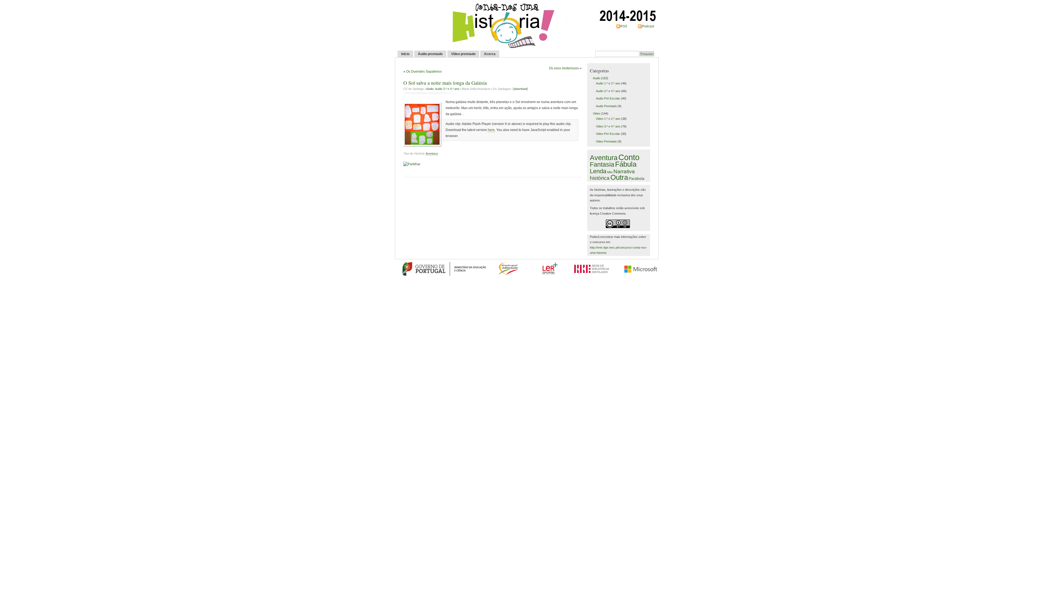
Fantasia (602, 164)
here (491, 130)
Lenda (598, 171)
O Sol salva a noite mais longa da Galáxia (445, 82)
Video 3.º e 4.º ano (608, 126)
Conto (628, 157)
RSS (623, 26)
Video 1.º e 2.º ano (608, 118)
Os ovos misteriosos (564, 68)
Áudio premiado (430, 54)
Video (596, 113)
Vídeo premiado (463, 54)
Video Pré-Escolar (608, 133)
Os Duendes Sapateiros (424, 71)
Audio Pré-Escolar (608, 98)
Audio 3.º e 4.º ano (447, 88)
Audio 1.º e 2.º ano (608, 83)
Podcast (648, 26)
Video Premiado (606, 141)
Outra (619, 177)
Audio (430, 88)
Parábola (636, 178)
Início (405, 54)
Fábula (625, 164)
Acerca (490, 54)
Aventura (432, 153)
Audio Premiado (606, 106)
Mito (610, 172)
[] (520, 88)
